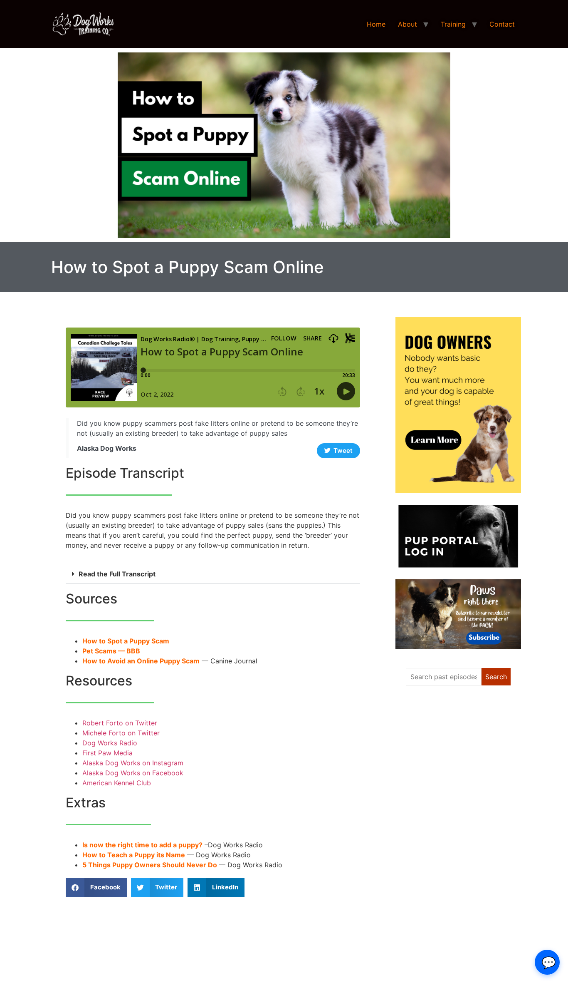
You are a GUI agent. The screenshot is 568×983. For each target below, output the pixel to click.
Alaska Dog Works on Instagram (132, 763)
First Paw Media (107, 753)
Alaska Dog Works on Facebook (132, 773)
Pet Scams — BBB (111, 651)
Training (453, 24)
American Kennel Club (116, 783)
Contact (502, 24)
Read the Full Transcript (117, 574)
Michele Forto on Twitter (121, 733)
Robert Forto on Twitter (119, 723)
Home (376, 24)
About (407, 24)
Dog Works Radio (109, 743)
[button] (213, 574)
